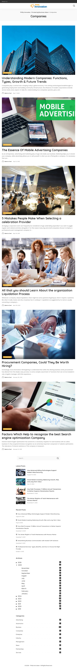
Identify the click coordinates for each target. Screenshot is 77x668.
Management (20, 642)
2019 (19, 609)
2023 (19, 599)
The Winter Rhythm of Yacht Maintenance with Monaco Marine (37, 534)
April (23, 586)
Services (18, 652)
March (24, 588)
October (25, 571)
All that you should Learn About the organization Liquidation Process (37, 292)
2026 (19, 562)
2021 (19, 604)
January (25, 594)
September (26, 573)
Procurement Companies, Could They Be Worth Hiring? (35, 364)
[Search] (74, 6)
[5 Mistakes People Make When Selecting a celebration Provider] (38, 190)
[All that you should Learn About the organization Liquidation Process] (38, 262)
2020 (19, 606)
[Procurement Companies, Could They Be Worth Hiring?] (38, 334)
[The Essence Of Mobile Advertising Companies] (38, 122)
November (25, 568)
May (23, 583)
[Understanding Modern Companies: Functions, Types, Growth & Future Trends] (38, 50)
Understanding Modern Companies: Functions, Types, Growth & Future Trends (35, 79)
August (24, 576)
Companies (7, 72)
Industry (18, 638)
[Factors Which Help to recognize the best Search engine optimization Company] (38, 406)
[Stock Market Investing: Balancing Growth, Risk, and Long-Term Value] (20, 481)
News (17, 645)
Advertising (19, 620)
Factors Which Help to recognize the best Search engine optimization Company (36, 436)
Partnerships (20, 649)
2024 (20, 596)
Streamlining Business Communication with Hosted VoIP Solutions (38, 540)
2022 (19, 601)
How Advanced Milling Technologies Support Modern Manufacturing (38, 514)
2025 (20, 565)
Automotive (19, 623)
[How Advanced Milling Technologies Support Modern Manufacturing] (20, 472)
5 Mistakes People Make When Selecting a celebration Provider (31, 220)
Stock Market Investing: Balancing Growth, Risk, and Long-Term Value (39, 520)
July (23, 578)
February (25, 591)
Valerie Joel (8, 93)
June (23, 581)
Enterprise (19, 634)
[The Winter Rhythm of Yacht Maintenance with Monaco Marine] (20, 500)
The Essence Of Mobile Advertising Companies (35, 150)
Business (18, 627)
